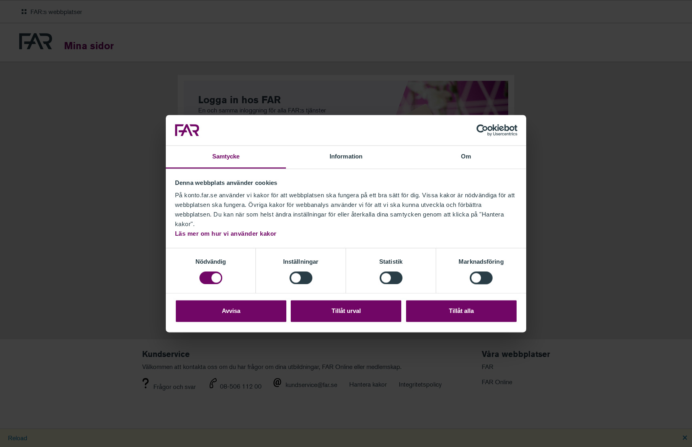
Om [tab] (466, 156)
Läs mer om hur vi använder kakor (226, 234)
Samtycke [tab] (226, 156)
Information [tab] (346, 156)
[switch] (301, 277)
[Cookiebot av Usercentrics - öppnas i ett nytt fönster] (482, 130)
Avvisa (231, 311)
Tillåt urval (346, 311)
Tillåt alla (461, 311)
